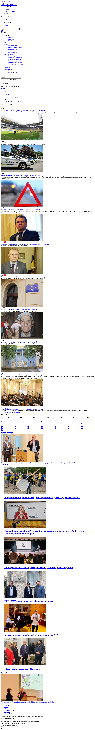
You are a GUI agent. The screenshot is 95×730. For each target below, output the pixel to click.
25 (15, 428)
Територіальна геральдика (16, 66)
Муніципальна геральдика (16, 64)
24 (2, 428)
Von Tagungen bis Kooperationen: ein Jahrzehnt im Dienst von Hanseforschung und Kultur (27, 702)
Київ (5, 19)
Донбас (6, 13)
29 (68, 428)
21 (55, 426)
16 (82, 424)
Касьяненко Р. (12, 52)
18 (15, 426)
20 (42, 426)
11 (15, 424)
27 (42, 428)
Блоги (6, 44)
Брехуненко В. (12, 49)
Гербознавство (9, 54)
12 (28, 424)
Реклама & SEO (13, 71)
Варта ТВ (4, 673)
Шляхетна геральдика (15, 57)
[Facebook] (2, 31)
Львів (10, 40)
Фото (6, 42)
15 (68, 424)
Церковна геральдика (15, 62)
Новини (7, 705)
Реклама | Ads (8, 69)
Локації (3, 88)
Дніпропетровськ (9, 11)
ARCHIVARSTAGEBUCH (16, 47)
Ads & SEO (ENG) (14, 72)
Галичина (11, 39)
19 (28, 426)
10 (2, 424)
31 (2, 430)
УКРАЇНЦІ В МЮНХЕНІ (9, 4)
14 (55, 424)
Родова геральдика (14, 56)
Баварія (10, 37)
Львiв (6, 25)
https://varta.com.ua (6, 1)
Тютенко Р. (11, 51)
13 (42, 424)
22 (68, 426)
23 (82, 426)
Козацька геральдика (14, 59)
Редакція (7, 67)
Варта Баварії (12, 46)
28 (55, 428)
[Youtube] (1, 31)
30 (82, 428)
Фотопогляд (4, 464)
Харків (6, 9)
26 (28, 428)
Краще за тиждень (6, 433)
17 (2, 426)
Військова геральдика (15, 61)
